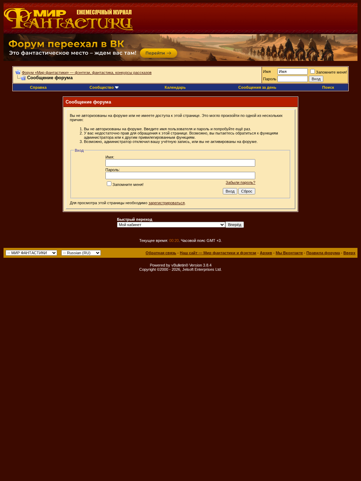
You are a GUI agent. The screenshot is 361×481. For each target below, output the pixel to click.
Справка (38, 87)
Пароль (269, 79)
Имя (267, 71)
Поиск (328, 87)
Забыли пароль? (240, 182)
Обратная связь (161, 253)
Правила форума (323, 253)
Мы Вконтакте (289, 253)
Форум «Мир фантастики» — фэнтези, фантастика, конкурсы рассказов (87, 72)
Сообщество (102, 87)
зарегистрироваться (166, 203)
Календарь (175, 87)
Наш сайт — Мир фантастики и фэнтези (218, 253)
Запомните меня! (331, 72)
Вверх (349, 253)
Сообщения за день (257, 87)
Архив (266, 253)
